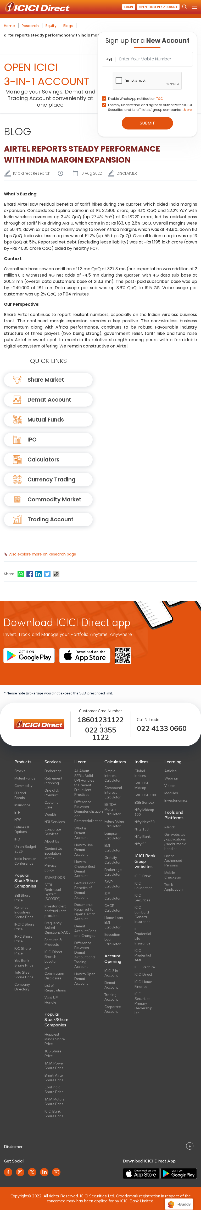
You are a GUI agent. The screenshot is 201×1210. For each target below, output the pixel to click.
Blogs (68, 25)
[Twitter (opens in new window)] (32, 1172)
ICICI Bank (143, 876)
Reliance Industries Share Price (24, 912)
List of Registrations (55, 987)
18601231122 (100, 719)
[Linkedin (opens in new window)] (44, 1172)
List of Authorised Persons (173, 861)
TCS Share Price (53, 1053)
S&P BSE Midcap (142, 785)
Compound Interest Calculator (113, 792)
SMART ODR (54, 877)
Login (128, 7)
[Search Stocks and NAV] (184, 7)
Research (30, 25)
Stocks (19, 771)
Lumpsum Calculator (112, 835)
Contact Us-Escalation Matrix (54, 853)
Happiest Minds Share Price (54, 1039)
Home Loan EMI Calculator (113, 922)
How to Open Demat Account (85, 978)
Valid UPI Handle (51, 999)
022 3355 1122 (100, 733)
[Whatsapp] (21, 574)
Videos (170, 785)
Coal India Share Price (54, 1089)
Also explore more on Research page (42, 554)
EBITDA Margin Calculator (112, 809)
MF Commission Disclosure (54, 973)
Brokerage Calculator (113, 872)
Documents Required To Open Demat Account (84, 911)
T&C (159, 98)
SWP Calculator (112, 884)
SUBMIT (147, 123)
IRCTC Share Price (24, 926)
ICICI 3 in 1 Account (112, 973)
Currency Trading (51, 479)
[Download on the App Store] (141, 1173)
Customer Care (52, 804)
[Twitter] (47, 574)
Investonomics (175, 800)
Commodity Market (54, 499)
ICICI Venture (145, 967)
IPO (32, 439)
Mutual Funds (45, 419)
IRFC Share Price (23, 938)
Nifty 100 (142, 829)
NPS (17, 820)
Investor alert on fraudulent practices (55, 911)
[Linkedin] (38, 574)
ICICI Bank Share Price (54, 1113)
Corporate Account (112, 1009)
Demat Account (49, 399)
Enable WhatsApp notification (135, 98)
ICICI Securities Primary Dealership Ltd (143, 1003)
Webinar (171, 778)
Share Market (45, 379)
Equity (51, 25)
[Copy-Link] (56, 574)
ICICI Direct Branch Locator (53, 956)
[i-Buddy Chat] (179, 1200)
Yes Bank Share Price (24, 962)
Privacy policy (50, 867)
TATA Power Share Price (54, 1065)
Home (9, 25)
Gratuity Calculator (112, 859)
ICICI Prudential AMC (143, 955)
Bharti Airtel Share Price (54, 1077)
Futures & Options (21, 829)
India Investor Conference (25, 860)
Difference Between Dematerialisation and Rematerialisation (85, 811)
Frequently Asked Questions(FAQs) (55, 927)
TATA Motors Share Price (54, 1101)
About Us (51, 841)
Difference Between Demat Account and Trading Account (84, 955)
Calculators (43, 459)
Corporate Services (52, 831)
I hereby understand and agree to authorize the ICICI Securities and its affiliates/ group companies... (150, 107)
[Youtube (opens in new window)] (56, 1172)
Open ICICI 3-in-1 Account (158, 7)
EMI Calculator (112, 847)
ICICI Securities (142, 897)
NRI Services (54, 822)
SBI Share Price (22, 897)
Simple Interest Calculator (112, 775)
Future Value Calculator (114, 823)
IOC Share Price (22, 950)
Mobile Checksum (172, 874)
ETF (17, 812)
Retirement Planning (53, 780)
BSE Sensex (144, 802)
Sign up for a (147, 40)
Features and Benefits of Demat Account (85, 890)
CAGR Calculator (112, 907)
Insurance (22, 805)
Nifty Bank (143, 836)
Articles (170, 771)
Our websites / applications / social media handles (175, 841)
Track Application (173, 886)
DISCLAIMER (127, 173)
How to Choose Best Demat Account (84, 869)
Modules (171, 793)
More (188, 109)
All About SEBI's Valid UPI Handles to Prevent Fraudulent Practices (84, 783)
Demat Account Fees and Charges (85, 931)
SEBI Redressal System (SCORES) (52, 892)
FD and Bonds (20, 795)
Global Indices (140, 773)
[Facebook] (29, 574)
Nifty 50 (141, 844)
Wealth (50, 814)
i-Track (169, 827)
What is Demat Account (81, 833)
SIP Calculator (112, 895)
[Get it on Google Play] (178, 1173)
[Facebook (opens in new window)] (8, 1172)
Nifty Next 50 (145, 822)
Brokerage (53, 771)
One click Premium (51, 792)
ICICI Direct (143, 974)
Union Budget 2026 (25, 848)
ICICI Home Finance (143, 984)
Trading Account (50, 519)
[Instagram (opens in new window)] (20, 1172)
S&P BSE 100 (145, 795)
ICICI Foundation (144, 885)
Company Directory (22, 986)
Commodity (23, 785)
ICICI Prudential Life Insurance (143, 936)
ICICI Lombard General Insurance (142, 914)
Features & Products (53, 942)
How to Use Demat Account (83, 849)
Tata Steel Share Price (24, 974)
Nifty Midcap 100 (144, 812)
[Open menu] (195, 7)
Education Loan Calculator (112, 939)
